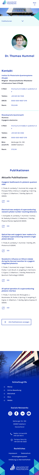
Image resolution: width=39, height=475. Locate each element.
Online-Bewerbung (14, 390)
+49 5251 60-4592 (17, 133)
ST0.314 (14, 149)
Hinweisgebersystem (19, 456)
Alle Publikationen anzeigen (19, 322)
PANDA (9, 400)
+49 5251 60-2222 (20, 442)
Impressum (13, 453)
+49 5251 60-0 (18, 436)
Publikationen (7, 21)
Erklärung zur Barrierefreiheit (19, 460)
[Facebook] (16, 413)
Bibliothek (11, 394)
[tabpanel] (19, 113)
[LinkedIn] (22, 413)
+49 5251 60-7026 (17, 96)
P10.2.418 (14, 105)
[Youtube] (29, 413)
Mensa (9, 387)
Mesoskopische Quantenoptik (13, 115)
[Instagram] (10, 413)
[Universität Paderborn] (19, 467)
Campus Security (20, 439)
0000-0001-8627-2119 (19, 101)
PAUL (9, 397)
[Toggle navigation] (23, 21)
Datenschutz (25, 453)
